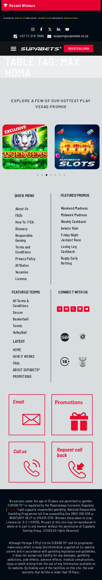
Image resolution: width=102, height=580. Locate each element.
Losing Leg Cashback (69, 249)
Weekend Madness (74, 208)
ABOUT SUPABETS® (26, 370)
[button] (13, 48)
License (21, 279)
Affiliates (22, 265)
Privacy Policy (25, 259)
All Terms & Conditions (21, 303)
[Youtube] (86, 309)
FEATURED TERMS (26, 292)
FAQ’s (19, 215)
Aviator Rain (69, 228)
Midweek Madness (74, 215)
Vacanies (21, 272)
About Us (21, 209)
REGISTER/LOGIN (78, 48)
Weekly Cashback (73, 221)
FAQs (16, 363)
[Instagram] (59, 309)
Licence (12, 509)
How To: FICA (24, 222)
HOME (17, 350)
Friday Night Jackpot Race (71, 237)
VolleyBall (20, 332)
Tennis (17, 326)
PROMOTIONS (22, 376)
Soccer (18, 312)
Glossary (21, 229)
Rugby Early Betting (69, 260)
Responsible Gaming (24, 237)
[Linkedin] (80, 309)
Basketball (20, 319)
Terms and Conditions (23, 249)
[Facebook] (66, 309)
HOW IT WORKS (24, 356)
